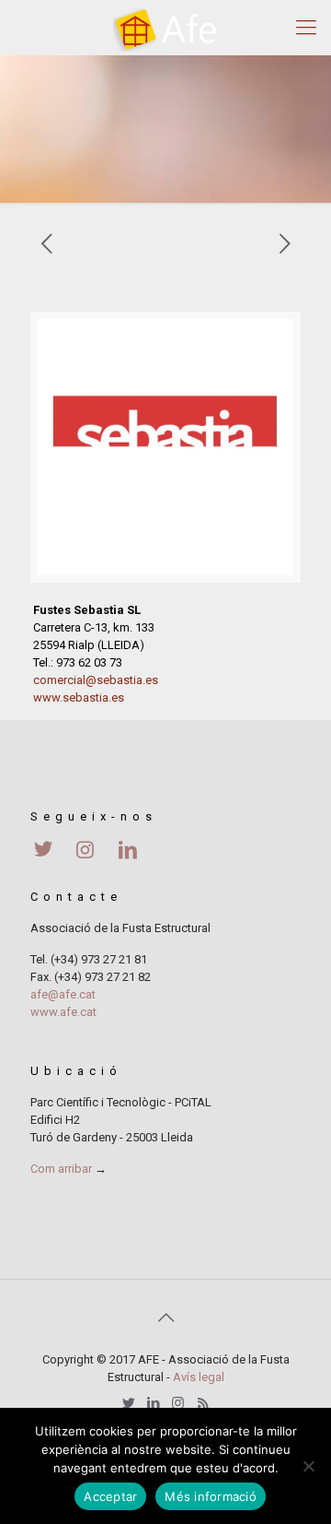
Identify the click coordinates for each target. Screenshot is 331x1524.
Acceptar (110, 1496)
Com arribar (61, 1168)
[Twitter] (128, 1403)
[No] (308, 1466)
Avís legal (198, 1377)
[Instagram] (178, 1403)
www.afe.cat (63, 1012)
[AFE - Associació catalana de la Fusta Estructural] (165, 28)
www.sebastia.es (78, 697)
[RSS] (202, 1403)
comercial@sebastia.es (95, 680)
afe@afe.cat (63, 994)
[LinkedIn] (153, 1403)
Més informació (211, 1496)
